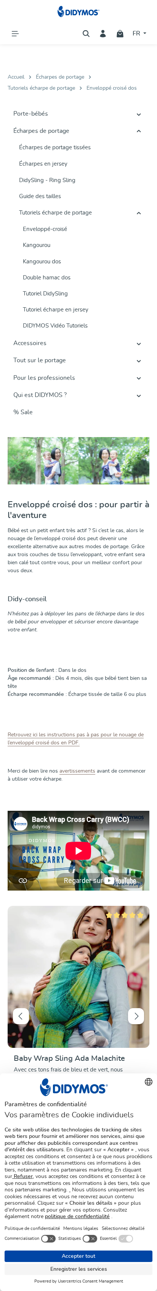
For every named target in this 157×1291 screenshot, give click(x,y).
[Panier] (120, 33)
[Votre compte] (103, 33)
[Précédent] (21, 1016)
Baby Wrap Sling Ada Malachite (69, 1058)
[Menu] (15, 33)
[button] (139, 114)
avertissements (77, 771)
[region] (78, 1016)
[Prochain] (136, 1016)
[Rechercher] (86, 33)
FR (137, 34)
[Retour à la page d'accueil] (79, 11)
